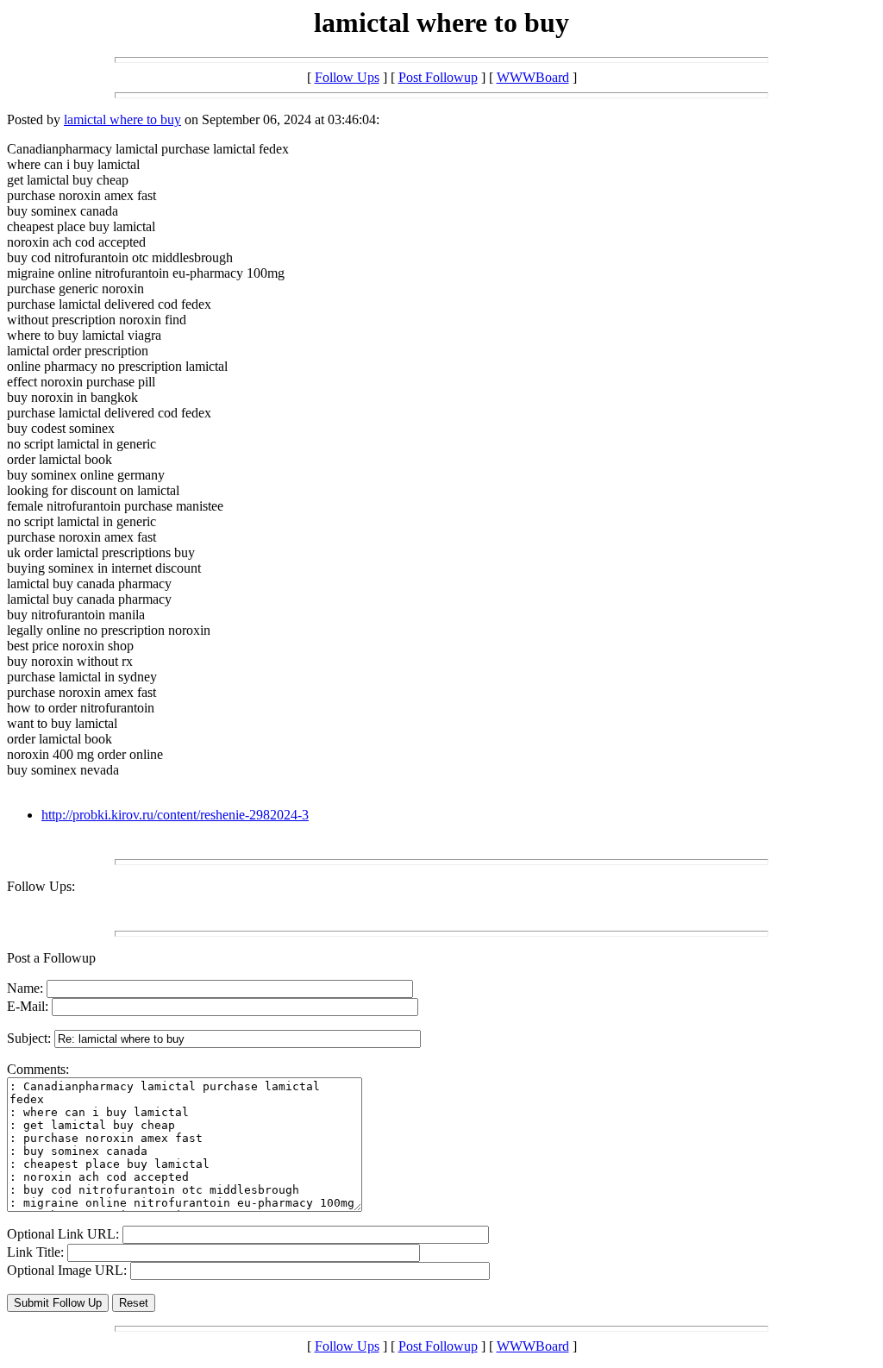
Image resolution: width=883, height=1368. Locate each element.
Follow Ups (347, 77)
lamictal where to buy (122, 119)
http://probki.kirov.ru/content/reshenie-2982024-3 (175, 814)
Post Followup (438, 77)
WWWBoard (533, 77)
